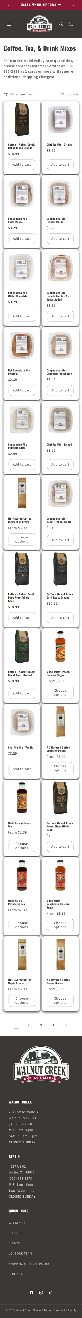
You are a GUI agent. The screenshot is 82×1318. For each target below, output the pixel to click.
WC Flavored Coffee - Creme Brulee (59, 981)
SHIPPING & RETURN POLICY (29, 1263)
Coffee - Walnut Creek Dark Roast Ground (60, 595)
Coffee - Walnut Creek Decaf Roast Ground (21, 673)
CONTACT (15, 1274)
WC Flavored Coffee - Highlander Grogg (20, 520)
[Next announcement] (74, 5)
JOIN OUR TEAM (20, 1253)
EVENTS (14, 1243)
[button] (9, 24)
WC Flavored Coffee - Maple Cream (20, 981)
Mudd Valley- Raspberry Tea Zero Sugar (58, 904)
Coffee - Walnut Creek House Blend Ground (21, 146)
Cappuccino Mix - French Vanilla (57, 220)
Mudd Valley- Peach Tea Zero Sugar (58, 673)
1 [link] (16, 1025)
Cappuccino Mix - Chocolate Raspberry (59, 372)
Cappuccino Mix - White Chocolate (18, 294)
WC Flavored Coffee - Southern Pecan (59, 749)
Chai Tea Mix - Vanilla (20, 747)
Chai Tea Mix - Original (60, 144)
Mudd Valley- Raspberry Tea (16, 902)
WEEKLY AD (17, 1223)
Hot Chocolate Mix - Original (19, 372)
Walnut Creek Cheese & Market (34, 1310)
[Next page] (66, 1025)
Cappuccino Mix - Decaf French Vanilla (59, 520)
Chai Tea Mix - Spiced (59, 444)
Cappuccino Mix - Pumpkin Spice (18, 446)
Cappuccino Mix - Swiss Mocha (18, 220)
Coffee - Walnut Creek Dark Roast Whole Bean (21, 597)
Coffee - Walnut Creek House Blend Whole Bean (60, 826)
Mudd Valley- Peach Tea (19, 824)
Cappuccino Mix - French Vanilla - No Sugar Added (58, 296)
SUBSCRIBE (17, 1233)
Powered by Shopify (64, 1310)
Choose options (21, 539)
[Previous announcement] (8, 5)
